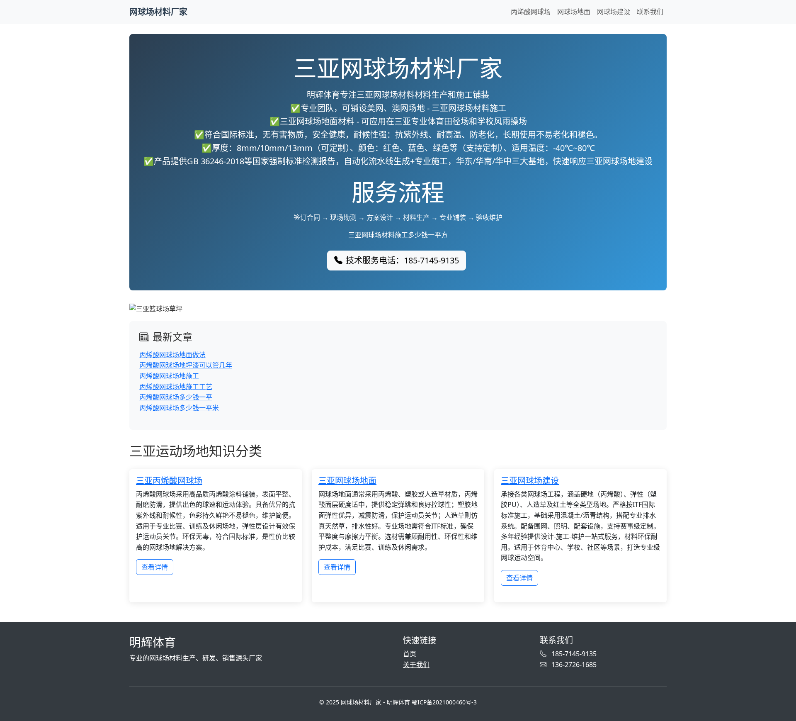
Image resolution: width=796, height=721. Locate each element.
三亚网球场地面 (347, 480)
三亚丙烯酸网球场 (169, 480)
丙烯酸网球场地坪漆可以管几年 (185, 365)
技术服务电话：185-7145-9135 (402, 260)
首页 (409, 653)
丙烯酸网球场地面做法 (172, 354)
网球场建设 (613, 11)
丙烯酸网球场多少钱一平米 (179, 407)
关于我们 (416, 664)
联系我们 (650, 11)
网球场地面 (573, 11)
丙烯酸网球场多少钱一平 (175, 397)
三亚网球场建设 (530, 480)
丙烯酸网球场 (531, 11)
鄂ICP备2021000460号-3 (444, 702)
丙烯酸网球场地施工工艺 (175, 386)
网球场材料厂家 (158, 11)
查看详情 (154, 567)
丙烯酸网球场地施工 (169, 375)
